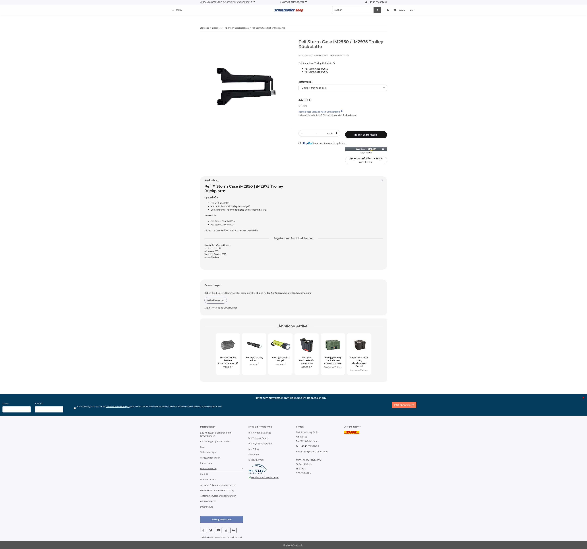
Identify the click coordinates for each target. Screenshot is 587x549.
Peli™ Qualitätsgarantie (260, 443)
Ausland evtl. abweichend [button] (344, 115)
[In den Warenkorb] (202, 37)
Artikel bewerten (215, 300)
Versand (238, 537)
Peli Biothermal (256, 459)
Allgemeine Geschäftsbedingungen (218, 495)
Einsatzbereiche (208, 468)
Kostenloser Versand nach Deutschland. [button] (319, 111)
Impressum (206, 463)
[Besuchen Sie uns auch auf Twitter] (211, 530)
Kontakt (204, 474)
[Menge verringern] (302, 133)
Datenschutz (206, 506)
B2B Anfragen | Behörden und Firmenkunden (216, 434)
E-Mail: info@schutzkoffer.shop (312, 451)
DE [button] (411, 9)
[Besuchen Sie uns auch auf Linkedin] (233, 530)
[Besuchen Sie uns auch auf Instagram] (226, 530)
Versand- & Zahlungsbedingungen (217, 485)
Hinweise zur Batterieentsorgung (217, 490)
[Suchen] (377, 10)
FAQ (202, 446)
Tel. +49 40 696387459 (307, 446)
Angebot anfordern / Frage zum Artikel (366, 160)
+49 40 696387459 (377, 2)
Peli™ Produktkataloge (259, 432)
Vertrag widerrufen (222, 519)
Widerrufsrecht (208, 501)
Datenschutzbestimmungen (118, 406)
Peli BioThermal (208, 479)
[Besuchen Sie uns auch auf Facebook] (203, 530)
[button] (387, 9)
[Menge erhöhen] (336, 133)
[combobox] (342, 88)
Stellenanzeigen (208, 452)
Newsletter (253, 454)
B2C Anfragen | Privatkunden (215, 441)
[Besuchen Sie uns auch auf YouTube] (218, 530)
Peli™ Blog (253, 448)
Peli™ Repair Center (258, 438)
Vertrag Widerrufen (210, 457)
